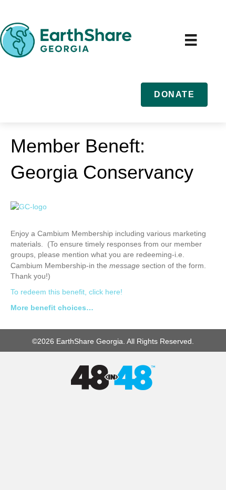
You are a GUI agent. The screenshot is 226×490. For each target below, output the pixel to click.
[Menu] (190, 40)
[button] (174, 94)
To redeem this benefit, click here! (66, 292)
